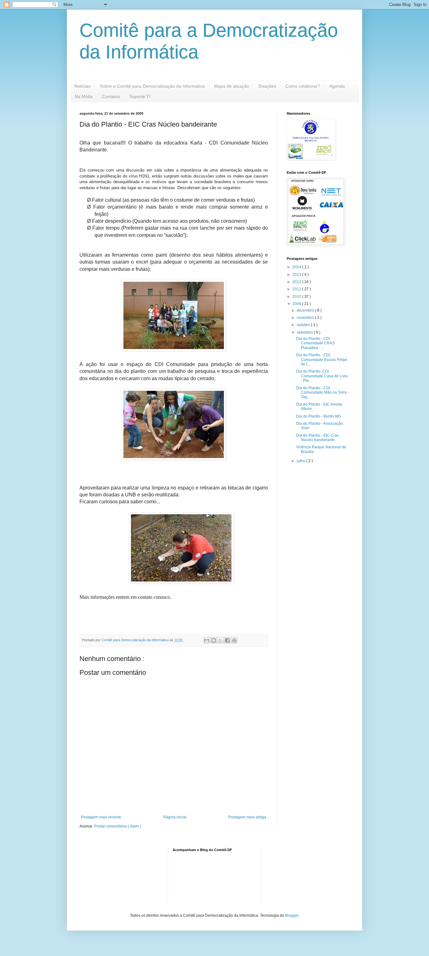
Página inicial (175, 817)
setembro (305, 332)
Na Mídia (84, 96)
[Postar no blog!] (213, 640)
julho (301, 461)
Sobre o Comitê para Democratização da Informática (152, 86)
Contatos (111, 96)
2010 (297, 296)
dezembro (306, 310)
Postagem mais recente (101, 817)
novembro (306, 317)
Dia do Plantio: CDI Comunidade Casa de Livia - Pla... (322, 376)
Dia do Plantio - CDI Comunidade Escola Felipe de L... (321, 359)
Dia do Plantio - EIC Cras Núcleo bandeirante (317, 437)
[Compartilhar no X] (220, 640)
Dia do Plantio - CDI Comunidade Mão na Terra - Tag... (322, 392)
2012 (297, 282)
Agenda (337, 86)
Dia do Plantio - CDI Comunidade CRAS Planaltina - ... (315, 343)
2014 (297, 267)
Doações (267, 86)
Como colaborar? (302, 86)
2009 (297, 304)
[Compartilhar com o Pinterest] (234, 640)
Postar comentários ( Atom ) (117, 826)
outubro (304, 325)
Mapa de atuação (231, 86)
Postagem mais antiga (247, 817)
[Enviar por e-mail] (207, 640)
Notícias (82, 86)
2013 (297, 274)
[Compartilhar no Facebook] (227, 640)
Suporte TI (139, 96)
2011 (297, 289)
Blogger (291, 915)
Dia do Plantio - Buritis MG (318, 416)
